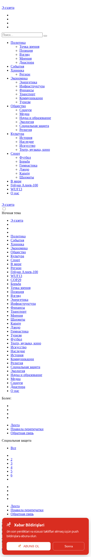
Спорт (15, 153)
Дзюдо (24, 169)
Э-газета (8, 7)
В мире (16, 181)
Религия (25, 130)
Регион (24, 74)
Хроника (17, 70)
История (25, 138)
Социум (25, 110)
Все (13, 448)
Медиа (24, 114)
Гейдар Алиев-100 (24, 185)
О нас (15, 193)
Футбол (25, 157)
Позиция (26, 50)
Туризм (24, 102)
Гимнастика (28, 165)
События (17, 66)
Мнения (25, 58)
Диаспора (26, 62)
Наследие (26, 141)
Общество (18, 106)
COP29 (16, 280)
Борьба (24, 161)
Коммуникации (31, 98)
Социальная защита (34, 126)
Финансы (26, 90)
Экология (26, 122)
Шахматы (26, 177)
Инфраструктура (32, 86)
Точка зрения (29, 46)
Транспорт (27, 94)
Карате (24, 173)
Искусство (27, 145)
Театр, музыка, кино (34, 149)
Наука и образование (35, 118)
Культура (17, 134)
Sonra (68, 546)
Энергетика (28, 82)
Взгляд (24, 54)
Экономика (19, 78)
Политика (18, 42)
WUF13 (16, 189)
